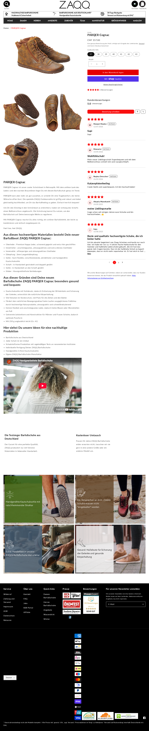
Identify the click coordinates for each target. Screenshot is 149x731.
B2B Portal (28, 608)
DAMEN (23, 20)
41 (121, 54)
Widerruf (7, 594)
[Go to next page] (123, 262)
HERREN (37, 20)
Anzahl (91, 59)
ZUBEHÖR (68, 20)
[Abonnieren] (142, 604)
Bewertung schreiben (110, 111)
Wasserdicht (49, 614)
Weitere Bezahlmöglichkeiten (113, 84)
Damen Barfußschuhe (50, 596)
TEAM (82, 20)
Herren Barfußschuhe (50, 604)
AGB (5, 611)
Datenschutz (9, 615)
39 (106, 54)
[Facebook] (144, 718)
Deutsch (9, 677)
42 (129, 54)
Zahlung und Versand (9, 600)
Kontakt (27, 594)
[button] (6, 4)
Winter (47, 619)
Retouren (7, 620)
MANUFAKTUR (98, 20)
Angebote (48, 610)
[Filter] (137, 112)
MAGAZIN (137, 20)
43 (136, 54)
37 (91, 54)
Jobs (25, 603)
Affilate (27, 612)
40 (114, 54)
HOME (10, 20)
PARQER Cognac (18, 28)
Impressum (8, 606)
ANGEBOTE (52, 20)
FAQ (25, 599)
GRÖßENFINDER (118, 20)
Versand (141, 43)
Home (6, 28)
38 (98, 54)
